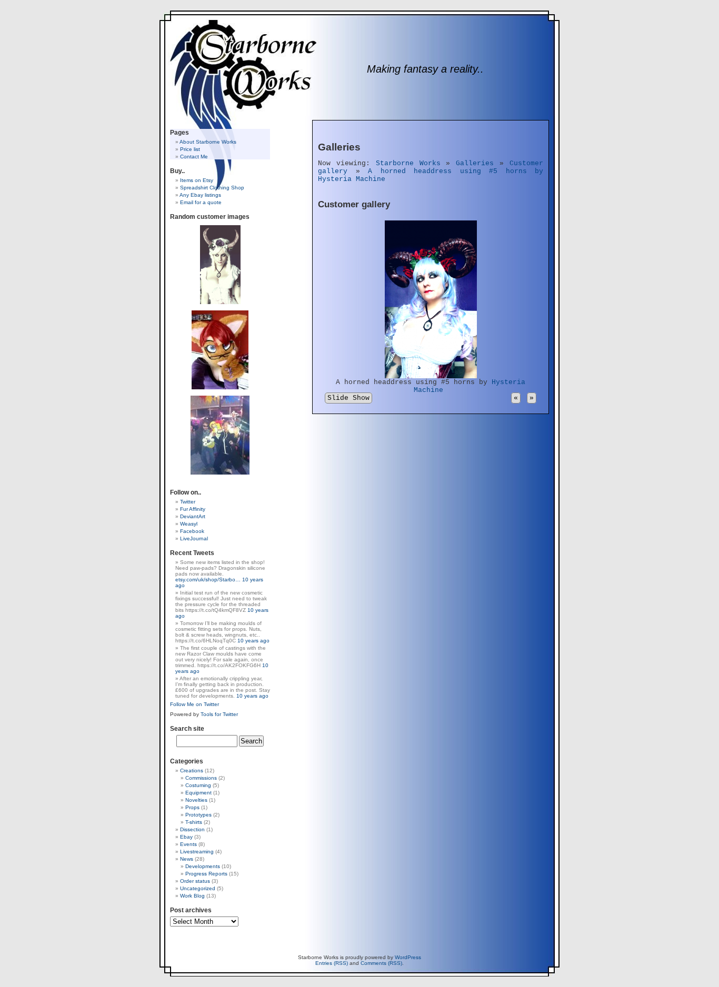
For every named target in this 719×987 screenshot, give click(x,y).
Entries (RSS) (331, 963)
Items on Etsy (196, 180)
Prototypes (198, 815)
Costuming (198, 785)
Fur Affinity (192, 509)
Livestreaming (197, 851)
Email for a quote (201, 202)
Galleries (475, 163)
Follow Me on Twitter (194, 704)
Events (188, 844)
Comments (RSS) (381, 963)
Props (192, 807)
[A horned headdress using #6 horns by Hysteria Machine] (220, 264)
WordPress (408, 957)
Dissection (192, 829)
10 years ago (253, 640)
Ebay (186, 837)
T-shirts (193, 822)
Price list (190, 149)
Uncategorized (197, 888)
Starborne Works (408, 163)
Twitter (187, 502)
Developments (202, 866)
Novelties (196, 800)
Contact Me (194, 156)
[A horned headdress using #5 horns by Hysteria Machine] (431, 376)
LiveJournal (194, 538)
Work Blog (192, 896)
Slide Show (348, 398)
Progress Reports (206, 874)
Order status (195, 881)
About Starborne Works (207, 142)
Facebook (192, 531)
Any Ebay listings (200, 195)
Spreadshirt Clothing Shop (212, 187)
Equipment (198, 792)
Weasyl (188, 524)
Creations (191, 770)
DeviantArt (192, 516)
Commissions (201, 778)
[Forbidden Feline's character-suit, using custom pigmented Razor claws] (220, 349)
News (186, 859)
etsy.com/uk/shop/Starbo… (208, 579)
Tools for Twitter (219, 714)
